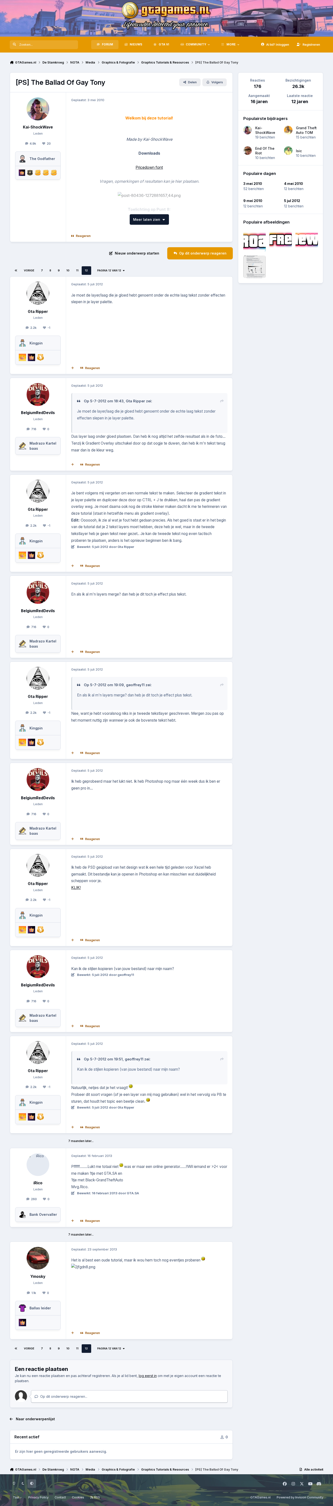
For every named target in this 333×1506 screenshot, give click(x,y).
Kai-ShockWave (265, 130)
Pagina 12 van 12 (109, 270)
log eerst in (148, 1376)
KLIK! (76, 887)
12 (86, 270)
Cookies (78, 1497)
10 (67, 270)
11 (77, 270)
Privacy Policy (38, 1497)
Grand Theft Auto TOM (306, 130)
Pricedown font (149, 167)
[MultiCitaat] (72, 368)
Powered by (300, 1497)
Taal (16, 1497)
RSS (96, 1497)
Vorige (29, 270)
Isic (299, 151)
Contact (60, 1497)
